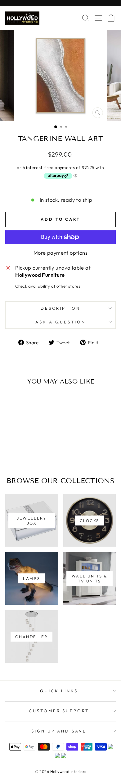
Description (60, 308)
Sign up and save (59, 730)
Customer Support (59, 710)
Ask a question (60, 321)
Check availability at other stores (47, 286)
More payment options (60, 252)
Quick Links (59, 690)
